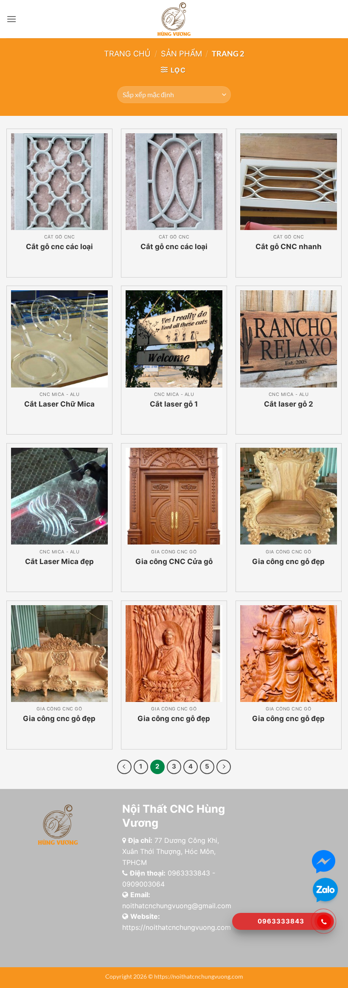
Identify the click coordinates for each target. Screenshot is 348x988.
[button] (11, 18)
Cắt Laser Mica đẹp (59, 561)
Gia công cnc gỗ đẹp (288, 561)
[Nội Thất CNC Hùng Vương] (174, 19)
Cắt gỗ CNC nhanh (288, 246)
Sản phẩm (181, 53)
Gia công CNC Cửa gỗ (174, 561)
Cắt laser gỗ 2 (288, 404)
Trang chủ (127, 53)
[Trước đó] (124, 767)
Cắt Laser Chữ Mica (59, 404)
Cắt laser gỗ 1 (174, 404)
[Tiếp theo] (223, 767)
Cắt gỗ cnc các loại (59, 246)
